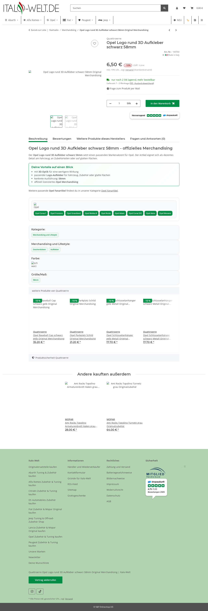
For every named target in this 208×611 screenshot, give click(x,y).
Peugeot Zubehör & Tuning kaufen (43, 544)
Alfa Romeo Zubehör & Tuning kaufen (45, 483)
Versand (129, 69)
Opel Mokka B (91, 213)
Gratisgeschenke (77, 495)
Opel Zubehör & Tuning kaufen (45, 536)
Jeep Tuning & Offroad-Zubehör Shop (41, 520)
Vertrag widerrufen (45, 579)
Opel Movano (165, 213)
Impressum (113, 484)
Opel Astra (150, 213)
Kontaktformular (76, 472)
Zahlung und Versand (118, 466)
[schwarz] (34, 264)
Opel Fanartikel (109, 190)
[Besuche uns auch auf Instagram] (32, 591)
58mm (36, 280)
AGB (109, 501)
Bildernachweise (116, 478)
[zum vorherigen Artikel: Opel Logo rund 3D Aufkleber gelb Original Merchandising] (169, 30)
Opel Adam (119, 213)
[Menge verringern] (110, 103)
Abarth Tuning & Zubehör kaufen (43, 474)
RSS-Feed (73, 484)
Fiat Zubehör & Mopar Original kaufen (45, 511)
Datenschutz (113, 495)
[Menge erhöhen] (136, 103)
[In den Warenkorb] (31, 35)
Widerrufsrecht (115, 489)
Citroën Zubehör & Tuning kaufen (43, 492)
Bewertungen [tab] (62, 138)
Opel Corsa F (40, 213)
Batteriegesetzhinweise (119, 472)
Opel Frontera (57, 213)
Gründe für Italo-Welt (79, 478)
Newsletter (34, 557)
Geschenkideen (39, 249)
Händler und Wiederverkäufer (84, 466)
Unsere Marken (37, 551)
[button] (177, 8)
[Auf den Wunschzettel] (94, 43)
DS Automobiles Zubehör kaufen (42, 501)
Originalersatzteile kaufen (43, 466)
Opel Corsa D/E (135, 213)
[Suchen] (164, 8)
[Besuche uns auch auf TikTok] (40, 591)
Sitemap (72, 489)
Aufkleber (55, 249)
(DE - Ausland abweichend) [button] (142, 83)
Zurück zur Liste (38, 30)
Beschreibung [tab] (38, 138)
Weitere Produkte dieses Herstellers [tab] (101, 138)
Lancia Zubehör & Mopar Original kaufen (42, 529)
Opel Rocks (106, 213)
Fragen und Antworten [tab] (147, 138)
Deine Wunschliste (39, 562)
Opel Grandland (74, 213)
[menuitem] (12, 20)
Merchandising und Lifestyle (45, 235)
